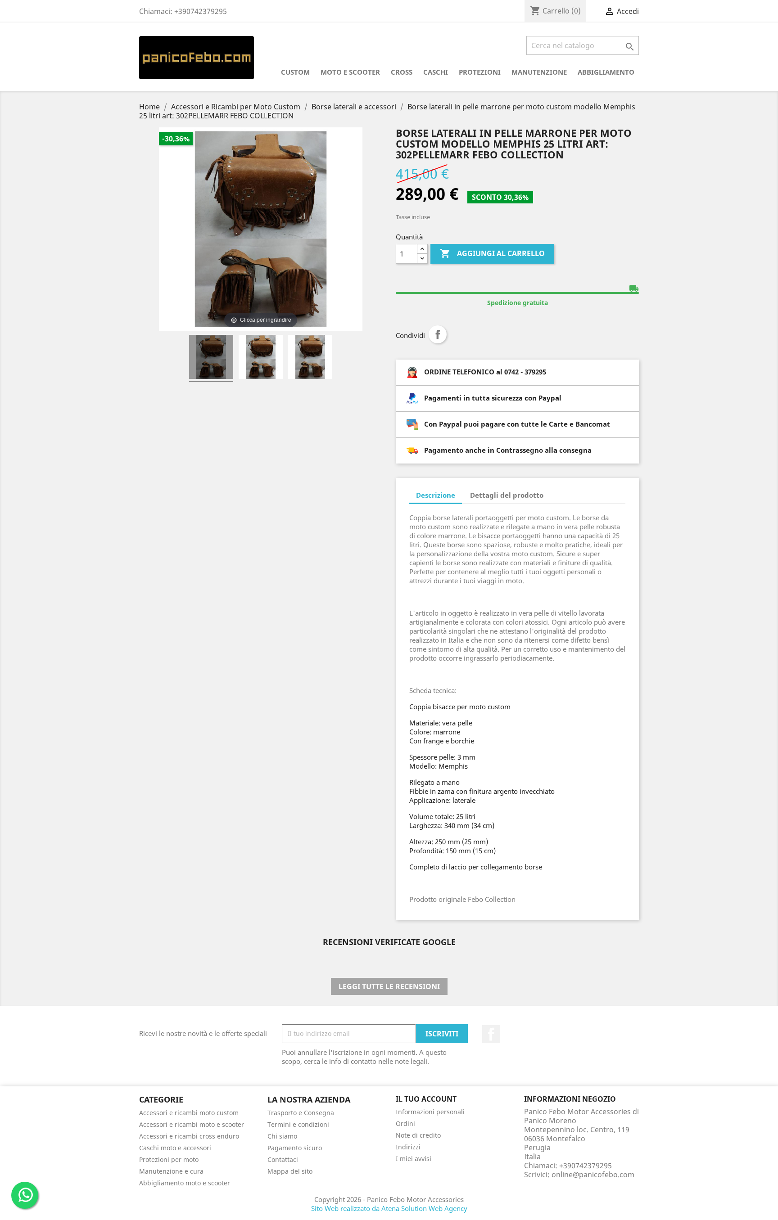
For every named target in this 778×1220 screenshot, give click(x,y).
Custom (295, 72)
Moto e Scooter (350, 72)
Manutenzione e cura (171, 1171)
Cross (401, 72)
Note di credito (418, 1135)
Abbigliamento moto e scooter (184, 1183)
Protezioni (480, 72)
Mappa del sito (289, 1171)
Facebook (491, 1034)
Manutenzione (539, 72)
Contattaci (282, 1159)
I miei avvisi (413, 1158)
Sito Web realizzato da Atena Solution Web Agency (389, 1208)
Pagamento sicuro (294, 1147)
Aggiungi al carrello (492, 253)
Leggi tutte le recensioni (389, 986)
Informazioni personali (430, 1111)
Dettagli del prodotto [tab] (506, 495)
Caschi (435, 72)
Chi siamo (282, 1136)
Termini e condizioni (298, 1124)
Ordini (405, 1123)
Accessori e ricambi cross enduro (189, 1136)
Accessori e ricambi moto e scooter (191, 1124)
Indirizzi (408, 1147)
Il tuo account (426, 1099)
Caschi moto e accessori (175, 1147)
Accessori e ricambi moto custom (189, 1112)
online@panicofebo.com (593, 1174)
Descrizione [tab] (435, 495)
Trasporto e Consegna (300, 1112)
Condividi (438, 334)
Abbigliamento (606, 72)
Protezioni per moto (169, 1159)
